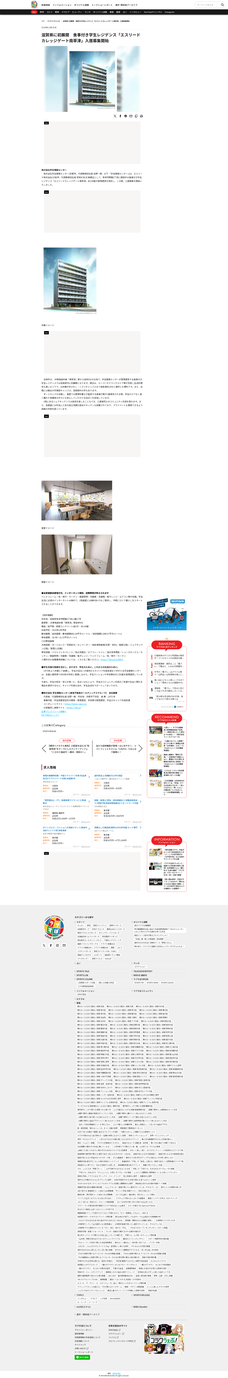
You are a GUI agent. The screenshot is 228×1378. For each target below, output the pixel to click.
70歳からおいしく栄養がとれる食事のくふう (138, 1131)
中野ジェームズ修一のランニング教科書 (140, 1235)
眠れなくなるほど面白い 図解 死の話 (122, 1010)
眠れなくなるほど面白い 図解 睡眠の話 (92, 1032)
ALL (34, 12)
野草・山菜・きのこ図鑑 (163, 1275)
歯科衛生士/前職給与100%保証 (108, 775)
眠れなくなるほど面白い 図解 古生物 (91, 1017)
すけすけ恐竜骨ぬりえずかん (108, 1143)
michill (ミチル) (84, 1306)
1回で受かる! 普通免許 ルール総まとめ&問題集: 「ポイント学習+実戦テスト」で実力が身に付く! (114, 1191)
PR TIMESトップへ (50, 715)
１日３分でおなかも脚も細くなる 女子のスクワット (119, 1139)
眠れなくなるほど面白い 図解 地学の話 (158, 1032)
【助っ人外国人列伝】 (106, 982)
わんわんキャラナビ (158, 1261)
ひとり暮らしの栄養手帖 (122, 1124)
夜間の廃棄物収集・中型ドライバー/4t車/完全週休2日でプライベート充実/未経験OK (64, 777)
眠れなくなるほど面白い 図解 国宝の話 (92, 1028)
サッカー (80, 925)
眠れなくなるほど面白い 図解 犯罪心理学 (93, 1061)
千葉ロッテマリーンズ (112, 940)
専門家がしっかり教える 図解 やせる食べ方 (94, 1109)
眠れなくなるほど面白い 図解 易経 (90, 1006)
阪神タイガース (115, 925)
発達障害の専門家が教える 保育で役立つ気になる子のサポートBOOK (104, 1154)
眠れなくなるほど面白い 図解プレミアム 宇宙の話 (143, 1098)
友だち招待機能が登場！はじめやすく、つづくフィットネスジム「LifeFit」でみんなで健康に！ (116, 749)
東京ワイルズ (97, 958)
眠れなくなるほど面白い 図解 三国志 (122, 1017)
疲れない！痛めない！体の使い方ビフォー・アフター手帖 (137, 1242)
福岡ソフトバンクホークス (87, 944)
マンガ (88, 12)
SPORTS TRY (139, 982)
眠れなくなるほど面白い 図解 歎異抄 (153, 1017)
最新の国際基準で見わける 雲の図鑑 (91, 1275)
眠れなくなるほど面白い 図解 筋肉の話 (158, 1024)
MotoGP (108, 958)
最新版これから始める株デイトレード (120, 1272)
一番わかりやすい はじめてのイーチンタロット (119, 1264)
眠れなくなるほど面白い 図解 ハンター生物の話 (95, 1095)
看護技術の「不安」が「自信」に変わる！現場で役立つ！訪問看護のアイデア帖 (152, 1161)
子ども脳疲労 (118, 1157)
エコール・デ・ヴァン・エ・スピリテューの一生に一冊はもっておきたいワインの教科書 (111, 1283)
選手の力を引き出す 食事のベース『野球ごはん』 (153, 942)
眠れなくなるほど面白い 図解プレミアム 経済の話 (139, 1102)
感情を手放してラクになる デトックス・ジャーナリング (99, 1176)
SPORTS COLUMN (84, 979)
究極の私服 (152, 1290)
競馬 (57, 12)
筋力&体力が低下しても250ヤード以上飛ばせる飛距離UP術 (138, 1216)
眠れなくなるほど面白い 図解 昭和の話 (125, 1028)
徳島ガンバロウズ (84, 955)
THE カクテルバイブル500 (87, 1279)
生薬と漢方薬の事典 (143, 1275)
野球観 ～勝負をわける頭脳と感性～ (139, 1220)
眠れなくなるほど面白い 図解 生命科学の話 (94, 1069)
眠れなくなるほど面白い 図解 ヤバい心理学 (164, 1065)
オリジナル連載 (81, 4)
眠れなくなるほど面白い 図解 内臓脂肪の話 (94, 1072)
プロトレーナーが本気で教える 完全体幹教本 (94, 1242)
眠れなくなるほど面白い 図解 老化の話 (125, 1043)
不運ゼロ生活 (118, 1268)
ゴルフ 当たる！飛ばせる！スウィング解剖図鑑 (95, 1202)
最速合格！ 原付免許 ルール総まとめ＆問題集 (95, 1194)
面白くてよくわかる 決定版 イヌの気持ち (125, 1279)
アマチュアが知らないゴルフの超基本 (130, 1198)
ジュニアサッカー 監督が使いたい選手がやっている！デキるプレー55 (131, 1187)
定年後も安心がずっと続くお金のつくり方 (154, 1272)
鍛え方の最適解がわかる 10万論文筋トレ (157, 1139)
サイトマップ (80, 1344)
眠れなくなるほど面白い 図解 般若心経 (158, 1036)
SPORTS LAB (82, 975)
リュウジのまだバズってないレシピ (91, 1290)
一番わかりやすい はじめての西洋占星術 (93, 1268)
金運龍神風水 (131, 1268)
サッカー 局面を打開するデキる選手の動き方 (123, 1231)
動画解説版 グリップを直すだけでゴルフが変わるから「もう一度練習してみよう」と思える (112, 1213)
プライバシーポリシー (84, 1330)
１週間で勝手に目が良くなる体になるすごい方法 (96, 1117)
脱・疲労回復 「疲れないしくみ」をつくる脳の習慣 (97, 1128)
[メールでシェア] (130, 116)
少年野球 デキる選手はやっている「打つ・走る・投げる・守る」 (102, 1227)
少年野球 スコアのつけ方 (165, 1220)
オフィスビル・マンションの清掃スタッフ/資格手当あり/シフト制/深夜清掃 (65, 829)
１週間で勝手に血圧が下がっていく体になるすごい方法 (98, 1120)
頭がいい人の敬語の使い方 (171, 1187)
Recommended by (167, 707)
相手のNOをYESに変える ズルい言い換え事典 (94, 1250)
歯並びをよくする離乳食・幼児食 (135, 1143)
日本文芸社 (81, 994)
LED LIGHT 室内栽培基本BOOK (120, 1275)
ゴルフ (49, 12)
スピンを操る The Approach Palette (141, 1205)
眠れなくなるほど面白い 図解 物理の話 (125, 1039)
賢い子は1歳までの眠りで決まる (163, 1143)
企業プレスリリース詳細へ (54, 711)
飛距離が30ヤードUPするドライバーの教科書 (94, 1216)
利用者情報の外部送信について (88, 1337)
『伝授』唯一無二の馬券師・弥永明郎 (148, 939)
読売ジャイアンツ (100, 925)
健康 (118, 12)
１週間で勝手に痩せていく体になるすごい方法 (133, 1113)
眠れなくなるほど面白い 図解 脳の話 (122, 1013)
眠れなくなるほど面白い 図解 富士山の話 (162, 1054)
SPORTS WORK (152, 982)
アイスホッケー (83, 958)
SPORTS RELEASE (53, 21)
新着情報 (45, 4)
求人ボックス (85, 794)
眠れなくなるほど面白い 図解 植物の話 (158, 1028)
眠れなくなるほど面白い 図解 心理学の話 (128, 1054)
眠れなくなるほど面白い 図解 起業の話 (125, 1024)
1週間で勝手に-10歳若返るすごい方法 (162, 1109)
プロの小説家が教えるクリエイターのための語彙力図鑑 (98, 1253)
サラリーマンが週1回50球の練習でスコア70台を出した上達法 (101, 1205)
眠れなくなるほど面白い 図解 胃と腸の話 (93, 1047)
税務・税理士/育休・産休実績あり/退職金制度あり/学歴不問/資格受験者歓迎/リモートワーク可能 (116, 801)
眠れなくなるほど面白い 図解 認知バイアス (130, 1076)
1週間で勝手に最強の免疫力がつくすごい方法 (95, 1113)
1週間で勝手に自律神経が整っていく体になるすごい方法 (145, 1120)
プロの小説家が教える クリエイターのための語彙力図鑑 (144, 1253)
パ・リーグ (93, 1302)
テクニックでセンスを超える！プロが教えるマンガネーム (99, 1286)
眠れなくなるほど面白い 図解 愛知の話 (156, 1021)
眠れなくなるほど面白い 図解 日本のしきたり (95, 1087)
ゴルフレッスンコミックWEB (120, 1341)
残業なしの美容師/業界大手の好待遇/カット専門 (115, 827)
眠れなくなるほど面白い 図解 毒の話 (153, 1010)
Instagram (169, 12)
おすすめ (80, 999)
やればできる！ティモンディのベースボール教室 (149, 1227)
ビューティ (77, 12)
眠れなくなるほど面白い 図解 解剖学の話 (93, 1050)
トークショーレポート (102, 4)
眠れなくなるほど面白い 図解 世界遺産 (125, 1032)
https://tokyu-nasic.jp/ (76, 703)
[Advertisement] (92, 143)
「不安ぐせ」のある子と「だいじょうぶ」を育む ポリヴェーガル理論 (104, 1172)
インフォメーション (62, 4)
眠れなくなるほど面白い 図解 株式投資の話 (130, 1069)
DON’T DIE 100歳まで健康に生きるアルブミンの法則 (97, 1131)
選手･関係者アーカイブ (126, 4)
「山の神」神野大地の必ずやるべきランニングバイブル (98, 1239)
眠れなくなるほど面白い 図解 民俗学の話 (162, 1058)
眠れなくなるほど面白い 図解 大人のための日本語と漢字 (99, 1098)
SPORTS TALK (83, 971)
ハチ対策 (103, 1298)
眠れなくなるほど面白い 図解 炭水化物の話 (130, 1072)
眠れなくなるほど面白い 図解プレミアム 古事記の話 (97, 1102)
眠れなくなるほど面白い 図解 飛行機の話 (162, 1061)
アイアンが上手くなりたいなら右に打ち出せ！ (95, 1198)
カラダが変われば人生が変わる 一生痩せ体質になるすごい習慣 (101, 1135)
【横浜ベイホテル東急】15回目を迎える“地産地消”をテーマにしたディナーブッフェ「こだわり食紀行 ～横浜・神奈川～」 (68, 749)
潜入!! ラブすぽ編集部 (142, 925)
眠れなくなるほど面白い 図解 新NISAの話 (166, 1072)
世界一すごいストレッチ (159, 1135)
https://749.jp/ (74, 707)
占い (125, 12)
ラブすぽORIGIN (141, 979)
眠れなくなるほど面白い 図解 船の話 (153, 1013)
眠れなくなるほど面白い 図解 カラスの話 (128, 1050)
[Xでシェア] (115, 116)
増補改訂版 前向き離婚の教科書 (89, 1187)
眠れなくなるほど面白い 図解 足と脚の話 (159, 1043)
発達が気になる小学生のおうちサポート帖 (93, 1157)
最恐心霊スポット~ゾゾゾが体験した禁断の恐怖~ (126, 1290)
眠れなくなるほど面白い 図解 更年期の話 (162, 1050)
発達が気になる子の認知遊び (144, 1154)
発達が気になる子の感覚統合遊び (171, 1154)
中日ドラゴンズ (98, 929)
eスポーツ (98, 955)
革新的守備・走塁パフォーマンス (90, 1231)
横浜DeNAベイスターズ (116, 929)
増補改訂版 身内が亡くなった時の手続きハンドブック (98, 1161)
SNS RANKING (115, 1298)
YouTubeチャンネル (153, 12)
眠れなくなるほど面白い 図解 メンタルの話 (128, 1065)
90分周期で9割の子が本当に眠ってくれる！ (94, 1146)
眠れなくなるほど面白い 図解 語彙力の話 (93, 1054)
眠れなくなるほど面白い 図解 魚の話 (91, 1010)
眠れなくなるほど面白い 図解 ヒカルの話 (128, 1061)
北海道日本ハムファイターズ (88, 936)
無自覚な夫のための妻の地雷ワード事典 (151, 1183)
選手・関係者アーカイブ (88, 1314)
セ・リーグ (81, 1302)
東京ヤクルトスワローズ (86, 932)
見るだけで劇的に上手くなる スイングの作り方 (95, 1209)
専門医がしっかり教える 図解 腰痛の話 (138, 1106)
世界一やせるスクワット (86, 1139)
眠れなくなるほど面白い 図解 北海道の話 (93, 1065)
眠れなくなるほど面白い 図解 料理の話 (92, 1043)
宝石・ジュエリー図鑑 (85, 1143)
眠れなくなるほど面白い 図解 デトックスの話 (95, 1080)
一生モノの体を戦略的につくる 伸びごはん (93, 1124)
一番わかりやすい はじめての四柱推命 (155, 1264)
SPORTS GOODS (167, 982)
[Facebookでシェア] (120, 116)
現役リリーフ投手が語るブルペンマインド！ (151, 935)
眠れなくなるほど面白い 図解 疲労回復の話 (166, 1076)
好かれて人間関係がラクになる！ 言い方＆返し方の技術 (136, 1250)
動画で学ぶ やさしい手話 (152, 1165)
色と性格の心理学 (130, 1176)
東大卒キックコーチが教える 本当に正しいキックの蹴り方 (99, 1235)
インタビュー (135, 12)
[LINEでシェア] (125, 116)
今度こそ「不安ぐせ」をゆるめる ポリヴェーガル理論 (153, 1168)
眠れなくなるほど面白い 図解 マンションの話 (95, 1091)
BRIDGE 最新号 (140, 975)
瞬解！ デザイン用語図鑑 (134, 1286)
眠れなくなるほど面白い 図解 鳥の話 (91, 1013)
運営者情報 (79, 1333)
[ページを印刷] (141, 116)
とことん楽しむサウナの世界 (158, 1286)
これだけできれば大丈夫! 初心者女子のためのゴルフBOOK (99, 1220)
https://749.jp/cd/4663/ (112, 659)
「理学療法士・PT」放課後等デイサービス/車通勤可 (64, 801)
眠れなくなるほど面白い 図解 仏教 (120, 1006)
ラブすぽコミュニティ (143, 990)
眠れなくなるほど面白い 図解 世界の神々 (93, 1058)
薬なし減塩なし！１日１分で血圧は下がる (151, 1124)
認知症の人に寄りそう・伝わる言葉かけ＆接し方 (96, 1165)
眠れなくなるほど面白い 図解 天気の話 (125, 1036)
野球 (42, 12)
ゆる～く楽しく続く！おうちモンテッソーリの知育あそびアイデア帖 (156, 1150)
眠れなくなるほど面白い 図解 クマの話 (123, 1021)
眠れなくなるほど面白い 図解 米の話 (150, 1006)
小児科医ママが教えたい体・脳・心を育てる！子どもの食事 (137, 1146)
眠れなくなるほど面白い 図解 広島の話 (92, 1039)
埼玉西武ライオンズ (110, 936)
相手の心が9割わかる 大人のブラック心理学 (94, 1179)
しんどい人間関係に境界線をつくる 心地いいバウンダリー (156, 1172)
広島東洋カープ (83, 929)
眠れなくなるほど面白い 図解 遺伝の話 (92, 1024)
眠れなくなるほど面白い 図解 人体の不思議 (94, 1076)
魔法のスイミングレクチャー (134, 1239)
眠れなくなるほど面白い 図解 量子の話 (158, 1039)
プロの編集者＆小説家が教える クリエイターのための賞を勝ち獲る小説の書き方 (108, 1257)
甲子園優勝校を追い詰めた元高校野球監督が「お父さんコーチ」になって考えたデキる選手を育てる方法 (159, 930)
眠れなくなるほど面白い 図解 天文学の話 (128, 1058)
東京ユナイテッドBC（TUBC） (105, 951)
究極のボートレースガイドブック (90, 1272)
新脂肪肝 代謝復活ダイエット (131, 1128)
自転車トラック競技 (112, 955)
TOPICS (80, 1295)
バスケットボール (84, 951)
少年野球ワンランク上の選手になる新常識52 (94, 1224)
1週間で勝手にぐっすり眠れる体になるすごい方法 (137, 1117)
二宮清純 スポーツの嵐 (86, 982)
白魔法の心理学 (146, 1176)
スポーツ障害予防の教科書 (158, 1239)
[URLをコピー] (136, 116)
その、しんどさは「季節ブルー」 (90, 1168)
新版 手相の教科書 (149, 1257)
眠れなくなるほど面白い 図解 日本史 (91, 1021)
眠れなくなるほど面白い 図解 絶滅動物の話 (166, 1069)
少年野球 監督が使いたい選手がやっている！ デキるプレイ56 (138, 1224)
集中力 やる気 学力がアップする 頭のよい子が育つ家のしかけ (149, 1157)
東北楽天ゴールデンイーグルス (89, 940)
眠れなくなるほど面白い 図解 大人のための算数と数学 (138, 1095)
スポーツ (80, 922)
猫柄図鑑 (103, 1279)
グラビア (66, 12)
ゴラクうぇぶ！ (140, 966)
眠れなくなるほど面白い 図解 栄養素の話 (128, 1047)
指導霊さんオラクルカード (87, 1264)
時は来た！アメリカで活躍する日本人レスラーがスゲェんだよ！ (159, 946)
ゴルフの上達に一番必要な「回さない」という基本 (135, 1194)
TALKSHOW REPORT (143, 971)
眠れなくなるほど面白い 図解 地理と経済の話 (132, 1080)
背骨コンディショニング (138, 1135)
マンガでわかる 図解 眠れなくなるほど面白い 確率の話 (98, 1106)
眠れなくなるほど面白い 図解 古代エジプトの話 (133, 1091)
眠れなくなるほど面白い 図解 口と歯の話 (162, 1047)
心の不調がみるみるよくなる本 (118, 1168)
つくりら (112, 1337)
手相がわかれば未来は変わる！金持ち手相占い (95, 1261)
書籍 (112, 12)
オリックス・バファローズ (109, 932)
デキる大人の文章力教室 (140, 1246)
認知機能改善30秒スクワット (129, 1165)
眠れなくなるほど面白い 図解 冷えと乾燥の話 (132, 1087)
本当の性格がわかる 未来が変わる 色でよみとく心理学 (135, 1179)
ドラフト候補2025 (101, 947)
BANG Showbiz (140, 1306)
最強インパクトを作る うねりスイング (162, 1198)
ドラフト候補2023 (108, 944)
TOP (43, 21)
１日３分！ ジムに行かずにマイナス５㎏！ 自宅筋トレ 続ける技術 (102, 1246)
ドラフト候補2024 (84, 947)
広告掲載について (82, 1341)
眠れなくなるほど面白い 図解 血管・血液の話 (95, 1084)
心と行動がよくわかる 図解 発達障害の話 (129, 1109)
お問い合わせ (80, 1348)
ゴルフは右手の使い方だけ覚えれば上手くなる (135, 1202)
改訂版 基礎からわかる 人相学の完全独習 (132, 1261)
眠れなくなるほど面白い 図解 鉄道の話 (92, 1036)
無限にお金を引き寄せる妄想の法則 (152, 1268)
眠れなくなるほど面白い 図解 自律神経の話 (132, 1084)
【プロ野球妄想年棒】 (86, 986)
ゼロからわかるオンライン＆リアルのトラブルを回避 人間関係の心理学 (105, 1183)
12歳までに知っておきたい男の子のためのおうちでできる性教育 (102, 1150)
